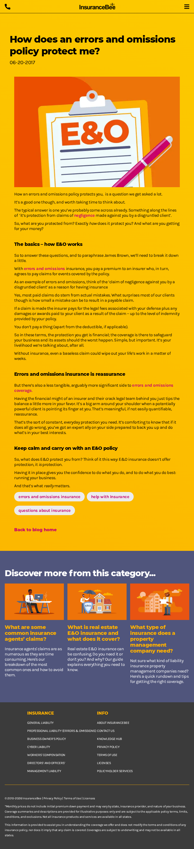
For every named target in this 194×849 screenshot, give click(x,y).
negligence (84, 215)
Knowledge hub (109, 739)
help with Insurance (110, 496)
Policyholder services (115, 771)
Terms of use (107, 755)
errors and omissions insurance (49, 496)
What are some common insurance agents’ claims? (30, 633)
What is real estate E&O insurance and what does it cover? (93, 633)
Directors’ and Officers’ (46, 763)
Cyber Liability (38, 747)
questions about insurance (44, 510)
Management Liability (44, 771)
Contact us (105, 731)
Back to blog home (35, 529)
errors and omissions (44, 268)
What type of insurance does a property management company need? (152, 639)
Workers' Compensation (46, 755)
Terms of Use (72, 798)
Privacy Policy (53, 798)
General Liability (40, 723)
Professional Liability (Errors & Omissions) (61, 731)
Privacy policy (108, 747)
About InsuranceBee (113, 723)
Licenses (104, 763)
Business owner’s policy (46, 739)
